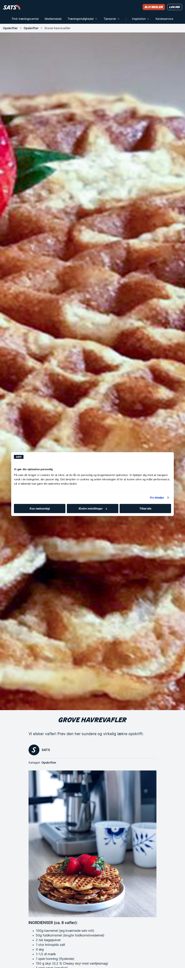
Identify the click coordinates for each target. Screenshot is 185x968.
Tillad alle (145, 508)
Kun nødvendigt (40, 508)
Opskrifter (10, 28)
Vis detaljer (157, 497)
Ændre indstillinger (90, 508)
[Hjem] (12, 7)
